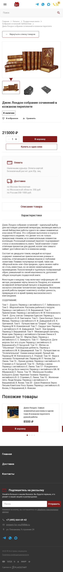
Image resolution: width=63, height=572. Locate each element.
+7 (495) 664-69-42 (16, 520)
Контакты (8, 473)
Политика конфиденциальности (15, 555)
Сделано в (6, 567)
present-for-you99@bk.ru (18, 525)
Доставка (8, 463)
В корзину (40, 139)
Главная (7, 454)
